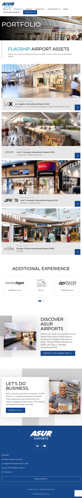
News (65, 9)
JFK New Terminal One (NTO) (12, 459)
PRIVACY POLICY (32, 489)
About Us (7, 9)
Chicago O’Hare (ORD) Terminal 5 (13, 468)
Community (40, 9)
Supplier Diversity (11, 12)
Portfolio (18, 9)
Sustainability (54, 9)
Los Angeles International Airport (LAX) (15, 463)
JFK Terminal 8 (7, 472)
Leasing (29, 9)
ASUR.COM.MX (40, 479)
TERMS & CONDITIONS (47, 489)
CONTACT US (30, 12)
